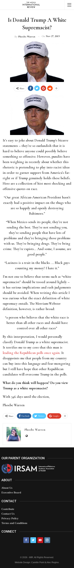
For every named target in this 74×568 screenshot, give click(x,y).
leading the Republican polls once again (31, 353)
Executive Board (11, 492)
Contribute (7, 509)
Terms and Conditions (14, 523)
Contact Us (8, 513)
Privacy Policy (9, 518)
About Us (6, 487)
